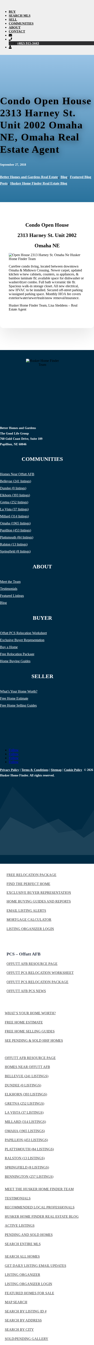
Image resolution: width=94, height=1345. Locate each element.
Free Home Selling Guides (18, 705)
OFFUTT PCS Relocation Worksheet (40, 973)
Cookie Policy (73, 770)
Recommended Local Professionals (40, 1207)
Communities (21, 23)
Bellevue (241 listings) (15, 481)
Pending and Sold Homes (29, 1235)
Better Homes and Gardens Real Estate (29, 177)
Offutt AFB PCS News (26, 991)
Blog (64, 177)
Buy (12, 11)
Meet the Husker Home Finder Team (39, 1189)
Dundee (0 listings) (13, 488)
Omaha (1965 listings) (15, 523)
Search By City (19, 1329)
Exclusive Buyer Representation (22, 640)
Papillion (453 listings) (15, 530)
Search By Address (23, 1320)
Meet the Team (10, 582)
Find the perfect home (28, 884)
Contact (17, 31)
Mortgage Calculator (29, 919)
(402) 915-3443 (28, 43)
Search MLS (19, 15)
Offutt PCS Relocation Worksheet (23, 633)
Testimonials (8, 589)
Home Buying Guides (15, 661)
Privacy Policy (9, 770)
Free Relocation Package (17, 654)
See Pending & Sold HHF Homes (34, 1040)
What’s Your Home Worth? (18, 691)
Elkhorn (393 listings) (15, 495)
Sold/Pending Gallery (26, 1339)
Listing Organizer (22, 1275)
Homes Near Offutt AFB (17, 474)
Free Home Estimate (14, 698)
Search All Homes (22, 1256)
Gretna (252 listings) (14, 502)
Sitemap (56, 770)
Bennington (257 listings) (29, 1176)
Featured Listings (12, 596)
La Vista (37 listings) (14, 509)
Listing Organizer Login (30, 929)
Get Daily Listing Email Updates (35, 1266)
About (15, 27)
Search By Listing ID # (26, 1311)
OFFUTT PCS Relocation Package (37, 982)
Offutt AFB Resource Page (32, 964)
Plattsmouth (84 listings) (16, 537)
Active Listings (20, 1225)
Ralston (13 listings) (14, 544)
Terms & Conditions (34, 770)
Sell (13, 19)
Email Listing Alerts (26, 910)
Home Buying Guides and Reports (39, 901)
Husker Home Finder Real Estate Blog (38, 183)
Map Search (16, 1302)
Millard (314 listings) (14, 516)
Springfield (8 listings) (15, 551)
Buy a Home (9, 647)
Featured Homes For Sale (29, 1293)
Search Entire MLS (23, 1244)
